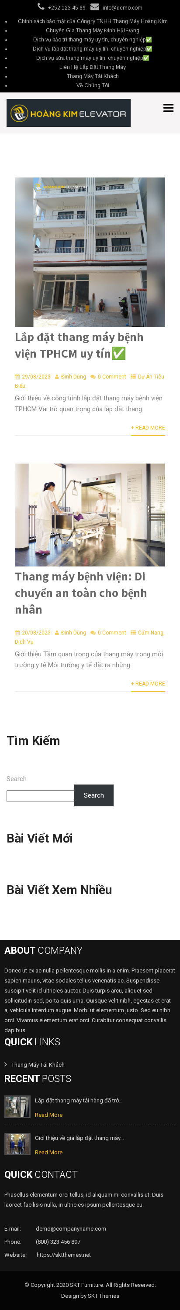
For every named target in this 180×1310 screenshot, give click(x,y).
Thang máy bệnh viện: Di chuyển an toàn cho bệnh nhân (81, 592)
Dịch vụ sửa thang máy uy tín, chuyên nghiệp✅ (92, 58)
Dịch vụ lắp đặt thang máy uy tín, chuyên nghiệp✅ (92, 49)
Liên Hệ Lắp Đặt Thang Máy (92, 67)
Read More (48, 1115)
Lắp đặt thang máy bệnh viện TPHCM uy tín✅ (79, 344)
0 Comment (112, 377)
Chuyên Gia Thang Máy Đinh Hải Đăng (92, 30)
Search (17, 779)
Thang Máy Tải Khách (93, 76)
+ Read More (148, 428)
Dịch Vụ (24, 642)
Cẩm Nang (150, 633)
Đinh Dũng (73, 377)
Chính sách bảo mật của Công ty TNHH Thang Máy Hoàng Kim (93, 21)
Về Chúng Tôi (92, 85)
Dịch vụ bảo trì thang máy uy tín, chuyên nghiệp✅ (92, 40)
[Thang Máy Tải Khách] (69, 113)
